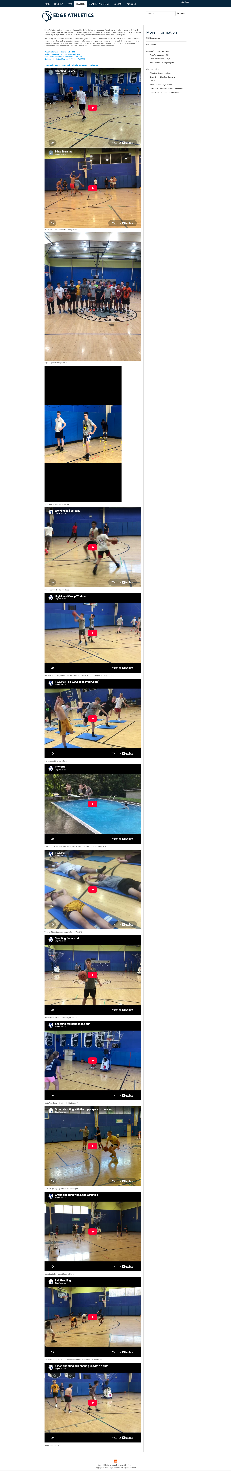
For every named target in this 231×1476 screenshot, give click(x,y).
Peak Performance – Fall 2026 (157, 51)
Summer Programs (99, 4)
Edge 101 (58, 4)
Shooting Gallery (152, 69)
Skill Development (153, 38)
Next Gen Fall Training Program (162, 63)
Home (47, 4)
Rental (152, 81)
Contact (118, 4)
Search (182, 13)
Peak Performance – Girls (160, 55)
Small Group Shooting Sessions (162, 77)
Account (131, 4)
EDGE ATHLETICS (73, 15)
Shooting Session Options (160, 73)
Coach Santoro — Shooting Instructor (164, 92)
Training (80, 4)
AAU (70, 4)
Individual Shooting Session (161, 85)
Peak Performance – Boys (160, 59)
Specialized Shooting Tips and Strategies (166, 88)
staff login (185, 2)
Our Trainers (151, 45)
